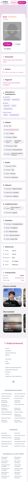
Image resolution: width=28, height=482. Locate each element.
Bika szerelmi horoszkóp (17, 458)
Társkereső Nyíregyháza (4, 401)
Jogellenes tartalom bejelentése (13, 376)
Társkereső (17, 433)
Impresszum (8, 359)
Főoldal (7, 348)
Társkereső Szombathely (4, 408)
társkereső (4, 433)
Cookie (7, 374)
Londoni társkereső (19, 443)
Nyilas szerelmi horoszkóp (5, 473)
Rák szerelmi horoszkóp (17, 461)
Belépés (14, 2)
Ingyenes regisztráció (10, 352)
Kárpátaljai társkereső (20, 441)
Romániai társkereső (19, 435)
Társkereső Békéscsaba (17, 408)
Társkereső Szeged (19, 396)
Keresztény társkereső (17, 438)
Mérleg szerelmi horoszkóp (5, 469)
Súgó (6, 361)
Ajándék (7, 49)
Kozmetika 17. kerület (19, 446)
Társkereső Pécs (5, 398)
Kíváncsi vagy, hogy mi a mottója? (13, 72)
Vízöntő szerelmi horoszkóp (5, 476)
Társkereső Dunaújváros (4, 421)
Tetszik (17, 44)
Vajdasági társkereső (6, 443)
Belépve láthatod (19, 278)
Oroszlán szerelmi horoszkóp (5, 465)
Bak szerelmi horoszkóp (17, 473)
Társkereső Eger (18, 412)
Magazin (7, 363)
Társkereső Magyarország (18, 421)
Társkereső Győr (18, 398)
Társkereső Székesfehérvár (5, 405)
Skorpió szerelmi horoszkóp (18, 469)
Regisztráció (22, 2)
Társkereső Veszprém (6, 412)
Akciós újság (4, 446)
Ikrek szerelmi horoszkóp (4, 461)
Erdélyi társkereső (6, 435)
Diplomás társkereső (6, 437)
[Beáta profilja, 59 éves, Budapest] (12, 297)
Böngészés (8, 350)
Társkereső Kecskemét (17, 401)
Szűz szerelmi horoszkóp (17, 465)
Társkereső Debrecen (19, 393)
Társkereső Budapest (6, 393)
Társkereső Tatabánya (20, 418)
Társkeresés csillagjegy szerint (13, 454)
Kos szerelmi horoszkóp (4, 458)
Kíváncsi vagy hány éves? (12, 129)
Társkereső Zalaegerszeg (17, 415)
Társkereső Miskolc (6, 396)
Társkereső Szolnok (19, 404)
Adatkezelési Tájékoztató (11, 369)
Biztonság (7, 372)
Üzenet (7, 44)
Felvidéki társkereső (6, 441)
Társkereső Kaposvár (6, 414)
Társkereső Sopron (6, 418)
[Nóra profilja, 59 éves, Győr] (12, 323)
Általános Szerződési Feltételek (13, 367)
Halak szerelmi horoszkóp (18, 476)
